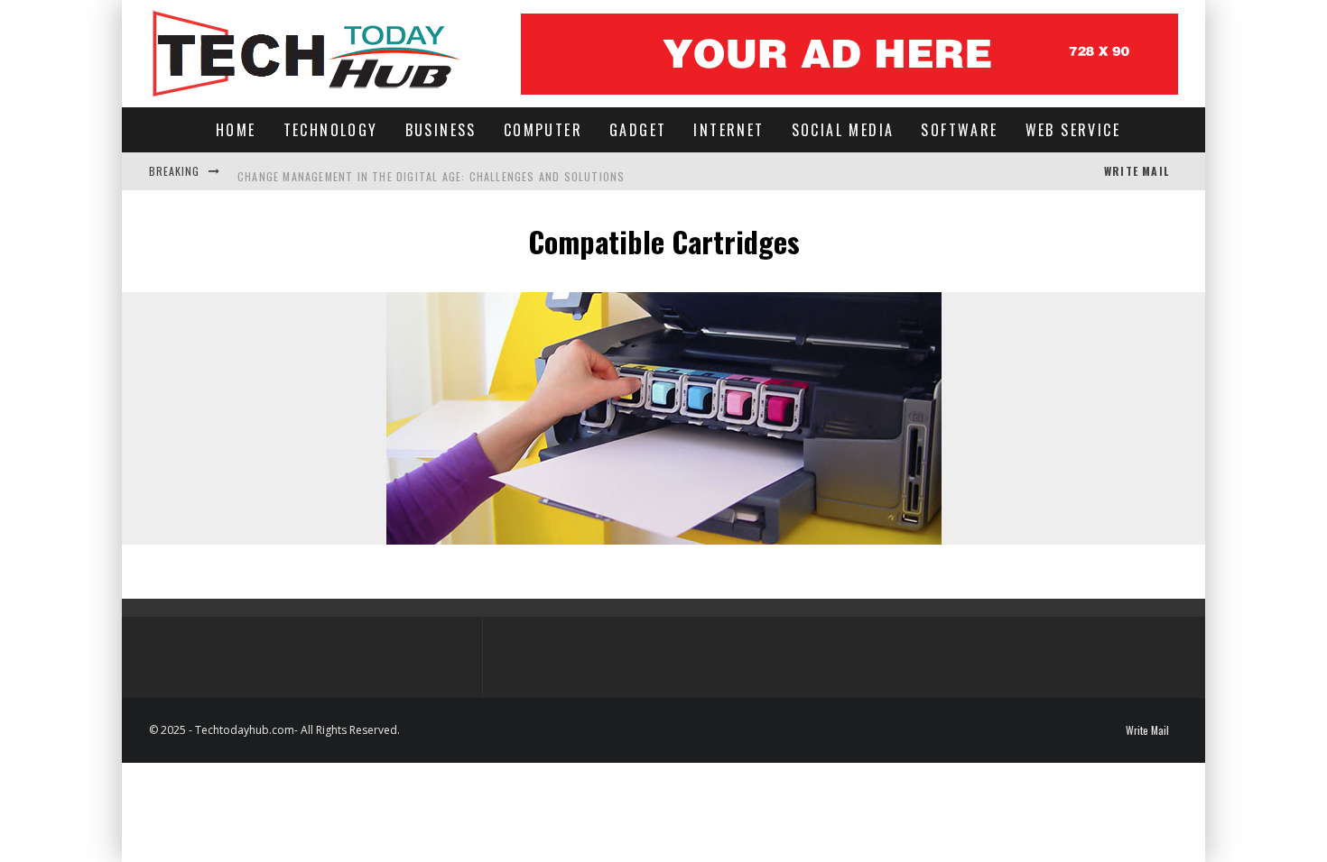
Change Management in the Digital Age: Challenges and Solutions (431, 171)
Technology (330, 130)
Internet (728, 130)
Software (959, 130)
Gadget (637, 130)
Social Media (843, 130)
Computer (543, 130)
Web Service (1072, 130)
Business (441, 130)
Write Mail (1136, 171)
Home (236, 130)
